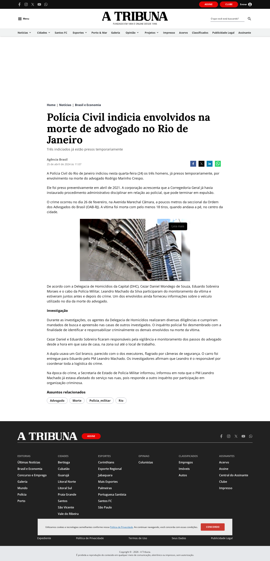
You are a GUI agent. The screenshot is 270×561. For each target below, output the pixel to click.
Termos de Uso (138, 538)
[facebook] (193, 164)
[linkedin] (210, 164)
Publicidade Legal (222, 538)
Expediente (44, 538)
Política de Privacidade (121, 527)
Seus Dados (179, 538)
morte (77, 401)
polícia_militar (100, 401)
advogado (57, 401)
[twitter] (201, 164)
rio (121, 401)
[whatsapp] (218, 164)
